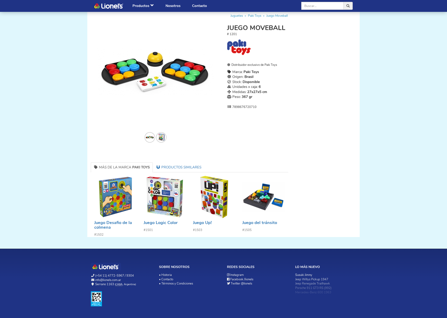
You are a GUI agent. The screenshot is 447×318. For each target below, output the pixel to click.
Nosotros (173, 5)
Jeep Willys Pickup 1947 (311, 279)
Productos (140, 5)
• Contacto (166, 279)
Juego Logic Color (161, 222)
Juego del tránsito (259, 222)
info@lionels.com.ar (108, 280)
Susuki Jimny (303, 275)
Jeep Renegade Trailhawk (312, 283)
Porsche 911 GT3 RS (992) (313, 288)
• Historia (165, 275)
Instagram (237, 275)
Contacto (199, 5)
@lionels (241, 283)
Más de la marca (124, 167)
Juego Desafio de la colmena (113, 225)
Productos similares (180, 167)
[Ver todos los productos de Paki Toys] (257, 47)
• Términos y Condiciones (176, 283)
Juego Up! (202, 222)
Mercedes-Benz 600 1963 (313, 292)
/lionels (241, 279)
